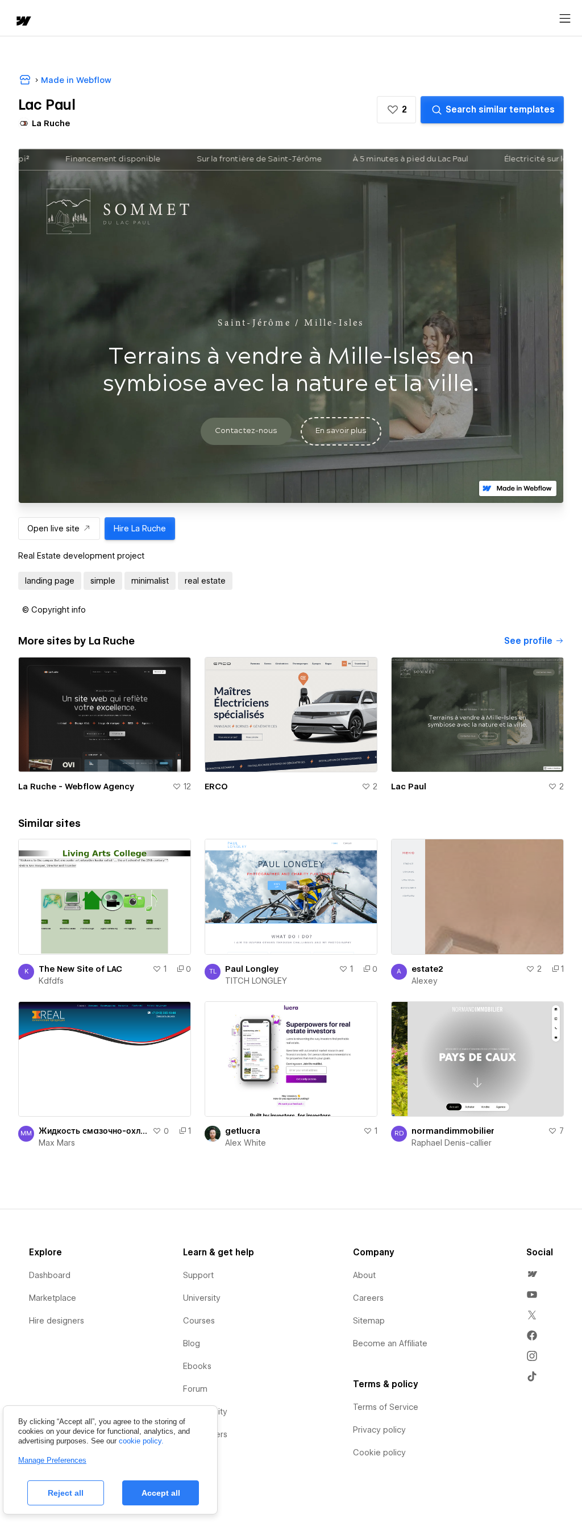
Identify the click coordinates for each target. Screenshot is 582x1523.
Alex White (245, 1142)
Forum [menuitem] (195, 1388)
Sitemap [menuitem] (369, 1320)
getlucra (242, 1130)
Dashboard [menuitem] (49, 1275)
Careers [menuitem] (368, 1298)
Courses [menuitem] (199, 1320)
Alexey (424, 980)
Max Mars (57, 1142)
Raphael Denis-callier (451, 1142)
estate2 (427, 968)
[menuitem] (532, 1274)
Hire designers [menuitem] (56, 1320)
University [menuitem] (202, 1298)
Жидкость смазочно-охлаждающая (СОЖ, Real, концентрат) (93, 1130)
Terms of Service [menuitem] (385, 1407)
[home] (23, 22)
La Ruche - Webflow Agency (76, 786)
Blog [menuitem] (191, 1343)
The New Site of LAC (80, 968)
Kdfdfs (51, 980)
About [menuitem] (364, 1275)
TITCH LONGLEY (256, 980)
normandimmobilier (452, 1130)
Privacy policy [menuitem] (379, 1429)
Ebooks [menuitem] (197, 1366)
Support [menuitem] (198, 1275)
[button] (396, 109)
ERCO (216, 786)
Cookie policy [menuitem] (379, 1452)
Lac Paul (408, 786)
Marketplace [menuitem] (52, 1298)
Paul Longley (251, 968)
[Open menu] (564, 18)
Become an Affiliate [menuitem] (390, 1343)
